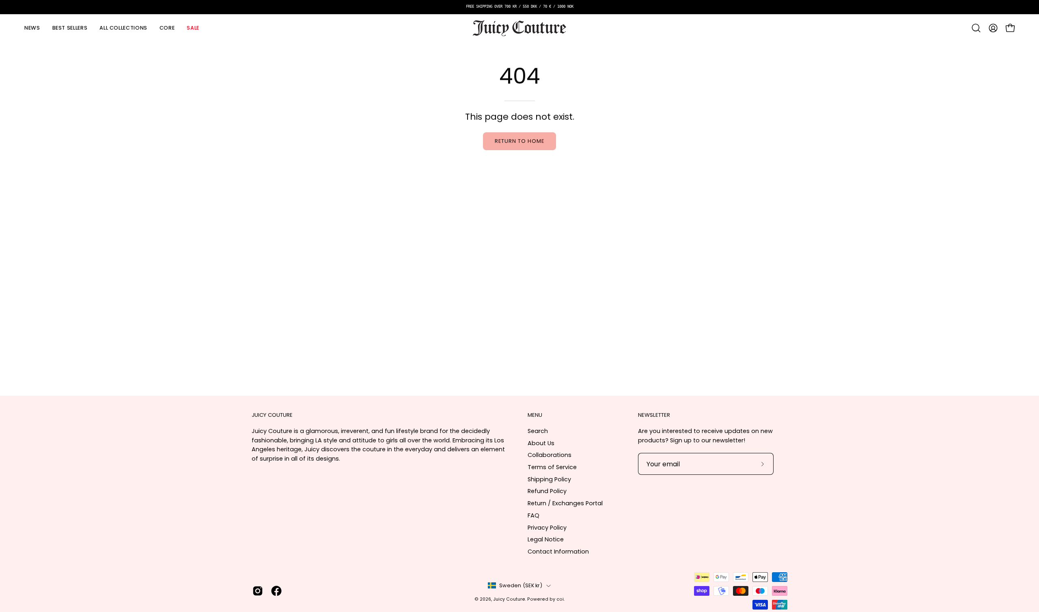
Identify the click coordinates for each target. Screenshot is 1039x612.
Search (538, 431)
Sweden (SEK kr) (520, 585)
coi (560, 599)
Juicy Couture (509, 599)
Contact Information (558, 551)
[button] (123, 28)
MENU (535, 415)
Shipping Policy (549, 479)
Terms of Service (552, 467)
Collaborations (549, 455)
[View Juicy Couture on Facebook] (276, 591)
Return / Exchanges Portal (565, 503)
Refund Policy (547, 491)
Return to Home (519, 141)
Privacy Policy (547, 528)
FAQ (533, 515)
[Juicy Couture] (519, 28)
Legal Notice (546, 539)
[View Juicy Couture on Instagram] (258, 591)
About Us (541, 443)
